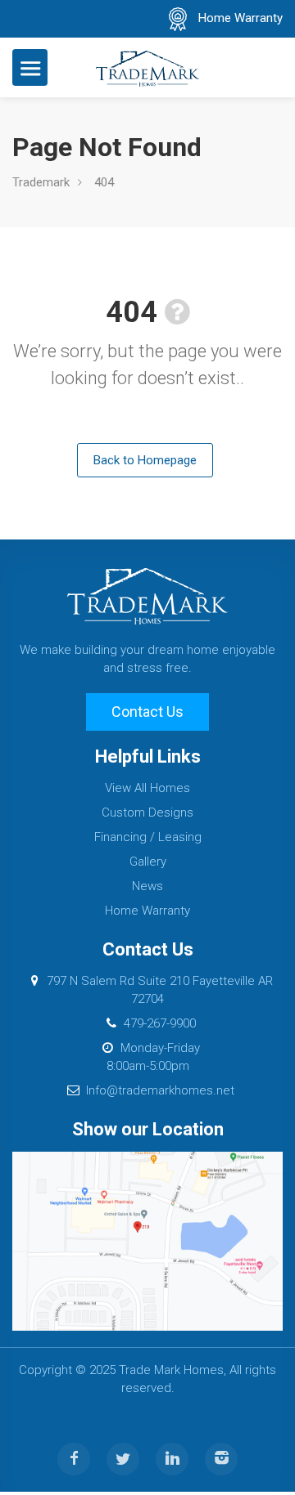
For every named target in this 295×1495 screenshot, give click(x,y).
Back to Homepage (145, 460)
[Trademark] (147, 67)
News (147, 886)
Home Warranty (240, 18)
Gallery (147, 861)
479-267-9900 (160, 1023)
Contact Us (147, 711)
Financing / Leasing (148, 837)
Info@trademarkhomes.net (160, 1090)
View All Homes (147, 788)
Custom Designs (147, 812)
